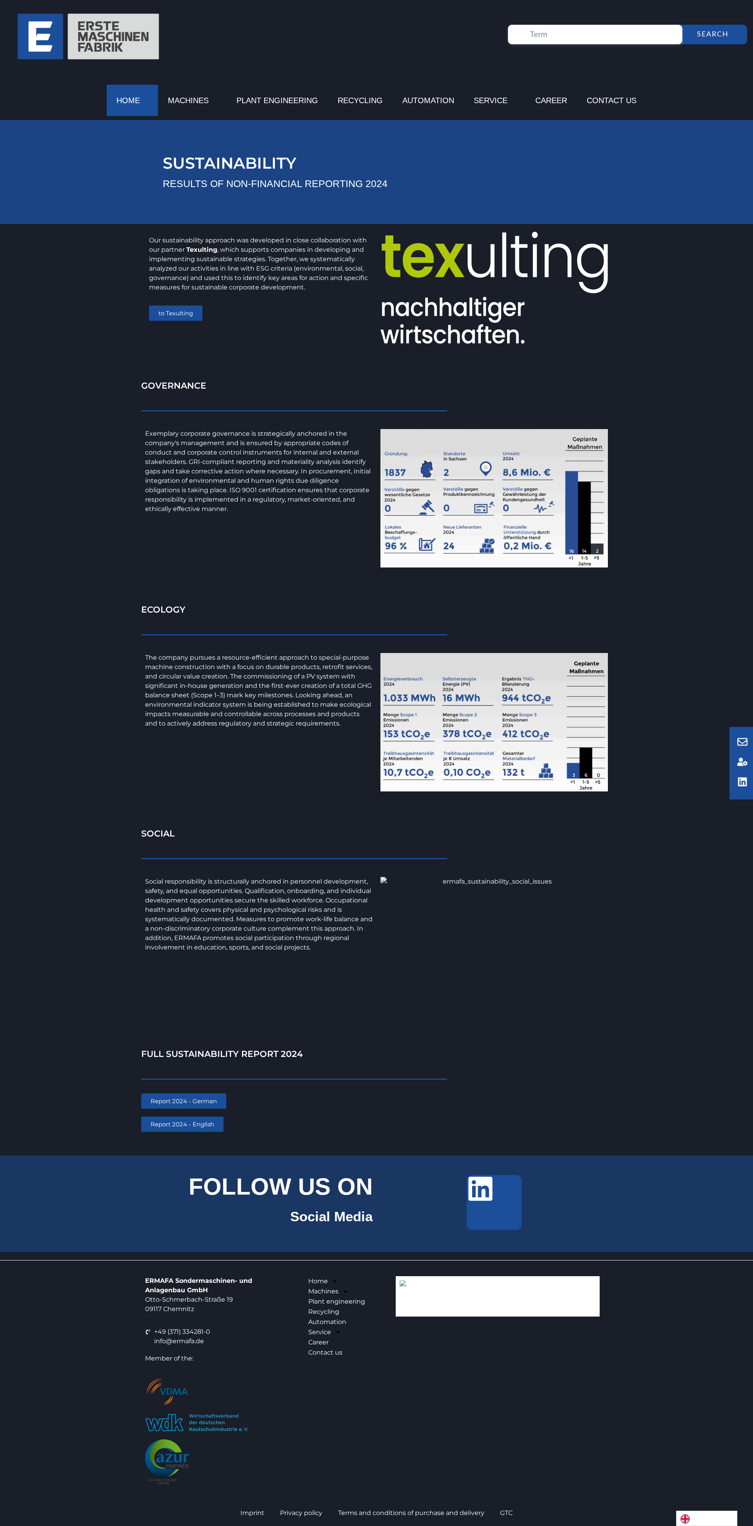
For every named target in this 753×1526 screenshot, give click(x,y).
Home (128, 100)
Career (551, 100)
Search (713, 34)
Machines (188, 100)
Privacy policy (301, 1513)
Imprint (252, 1513)
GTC (506, 1513)
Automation (428, 100)
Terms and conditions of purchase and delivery (411, 1513)
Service (490, 100)
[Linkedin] (494, 1202)
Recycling (360, 100)
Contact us (612, 100)
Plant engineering (277, 100)
